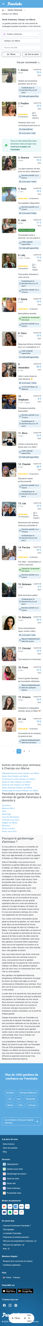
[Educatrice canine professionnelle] (21, 480)
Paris (4, 811)
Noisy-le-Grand (8, 828)
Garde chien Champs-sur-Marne (15, 776)
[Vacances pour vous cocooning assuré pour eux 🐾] (21, 118)
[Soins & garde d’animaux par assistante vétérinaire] (21, 678)
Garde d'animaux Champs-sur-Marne (17, 788)
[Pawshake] (14, 3)
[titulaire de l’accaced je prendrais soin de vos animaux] (21, 83)
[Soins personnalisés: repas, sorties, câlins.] (21, 629)
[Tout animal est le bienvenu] (21, 654)
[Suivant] (29, 751)
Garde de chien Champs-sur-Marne (16, 782)
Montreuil (6, 825)
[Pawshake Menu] (3, 4)
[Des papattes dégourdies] (21, 201)
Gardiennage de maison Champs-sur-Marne (20, 790)
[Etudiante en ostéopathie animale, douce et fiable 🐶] (21, 704)
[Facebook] (4, 1305)
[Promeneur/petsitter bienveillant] (21, 411)
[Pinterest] (15, 1305)
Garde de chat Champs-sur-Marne (16, 785)
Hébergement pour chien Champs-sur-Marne (20, 773)
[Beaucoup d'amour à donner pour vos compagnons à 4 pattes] (21, 345)
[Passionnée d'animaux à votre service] (21, 274)
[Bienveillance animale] (21, 312)
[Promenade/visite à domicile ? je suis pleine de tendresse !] (21, 234)
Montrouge (6, 814)
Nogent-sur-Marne (9, 823)
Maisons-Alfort (8, 808)
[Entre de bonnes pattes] (21, 597)
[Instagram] (10, 1305)
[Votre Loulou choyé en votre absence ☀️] (21, 377)
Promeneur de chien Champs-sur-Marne (18, 779)
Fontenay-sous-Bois (10, 820)
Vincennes (6, 805)
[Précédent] (13, 751)
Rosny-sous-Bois (9, 831)
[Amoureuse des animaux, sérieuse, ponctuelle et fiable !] (21, 522)
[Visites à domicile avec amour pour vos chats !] (21, 445)
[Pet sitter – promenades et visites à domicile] (21, 562)
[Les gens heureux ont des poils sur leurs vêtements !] (21, 169)
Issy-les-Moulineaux (10, 817)
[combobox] (21, 34)
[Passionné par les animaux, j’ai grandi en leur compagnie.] (21, 730)
